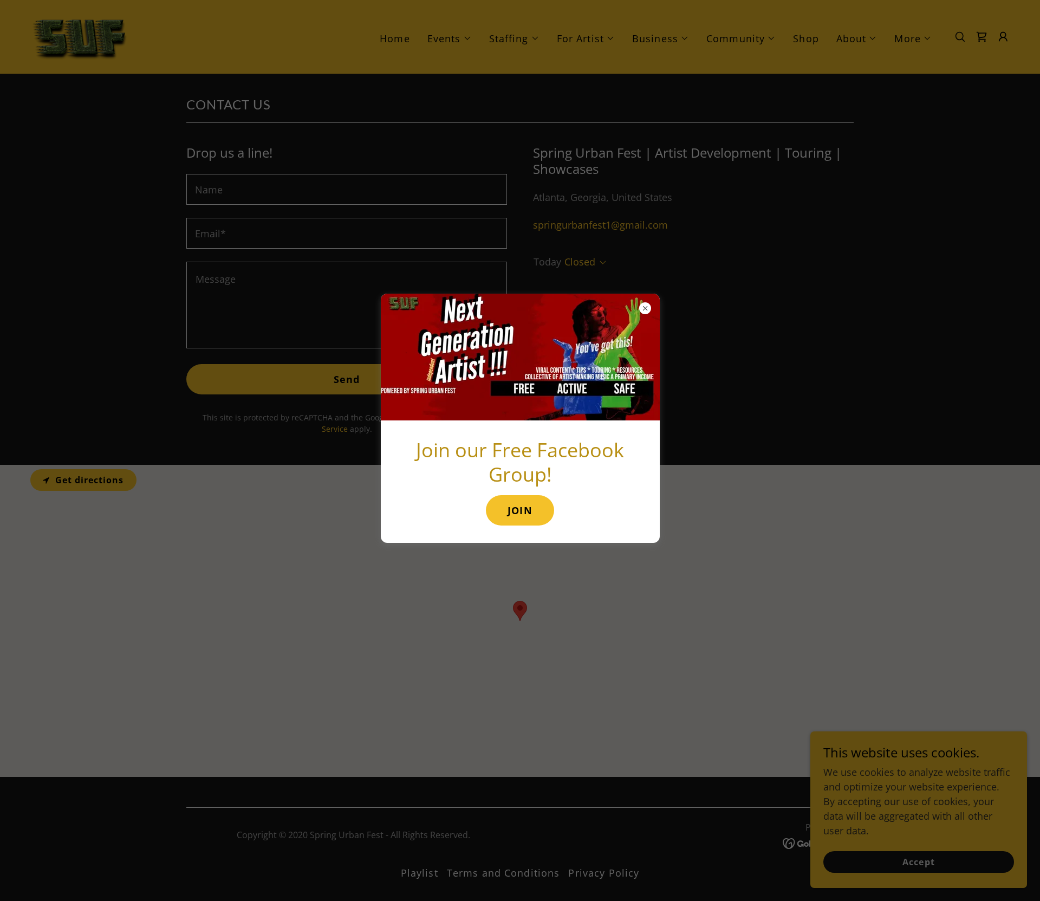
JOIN (520, 510)
